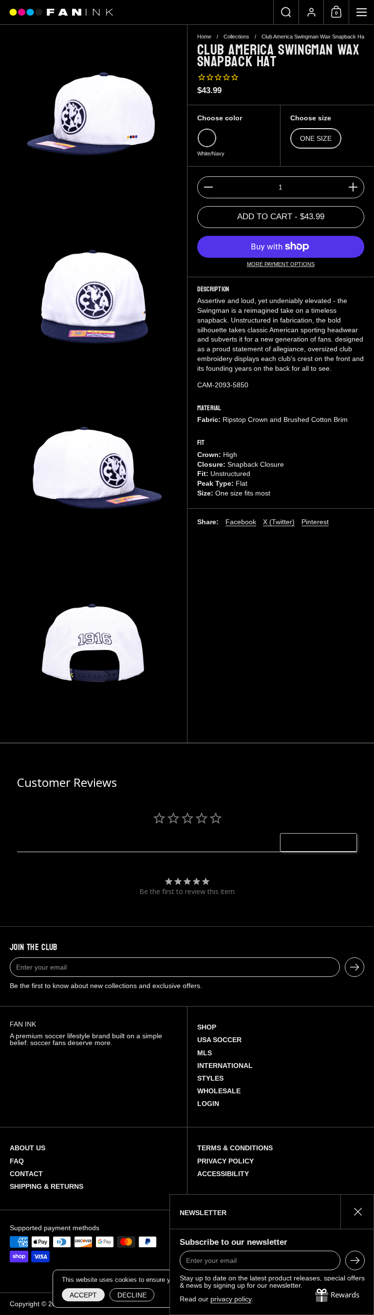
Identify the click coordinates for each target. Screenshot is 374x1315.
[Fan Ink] (60, 12)
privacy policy (230, 1299)
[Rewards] (337, 1295)
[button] (286, 12)
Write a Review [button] (323, 842)
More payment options (281, 264)
